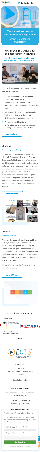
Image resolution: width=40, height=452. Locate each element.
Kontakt (11, 447)
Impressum (27, 447)
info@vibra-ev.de (20, 380)
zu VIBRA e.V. (12, 275)
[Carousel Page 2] (21, 338)
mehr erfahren (12, 194)
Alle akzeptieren (20, 442)
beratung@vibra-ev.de (20, 404)
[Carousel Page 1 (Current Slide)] (18, 338)
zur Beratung (11, 134)
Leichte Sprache (27, 3)
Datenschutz (19, 447)
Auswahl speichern (20, 438)
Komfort (13, 433)
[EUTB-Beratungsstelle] (6, 3)
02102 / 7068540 (21, 400)
